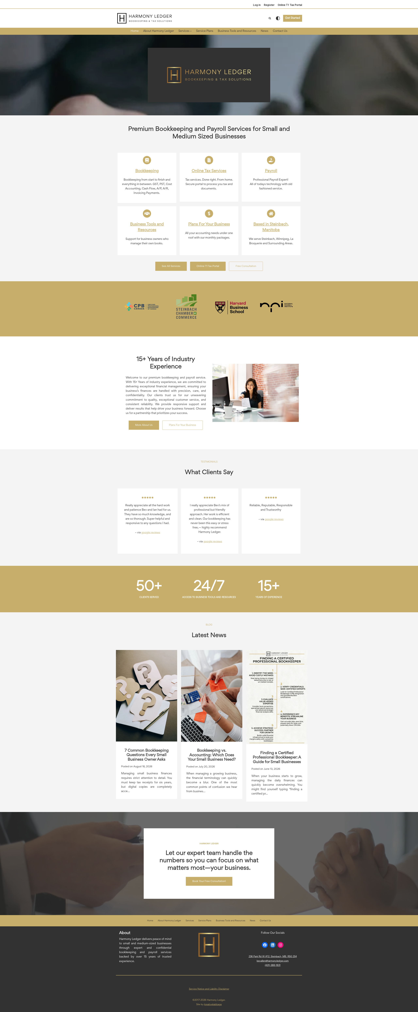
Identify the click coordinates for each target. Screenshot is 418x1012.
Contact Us (280, 31)
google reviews (150, 533)
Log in (257, 5)
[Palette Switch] (278, 18)
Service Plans (204, 31)
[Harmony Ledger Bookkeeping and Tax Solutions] (144, 18)
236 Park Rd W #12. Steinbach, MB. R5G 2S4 (273, 957)
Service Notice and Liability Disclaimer (209, 989)
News (264, 31)
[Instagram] (280, 945)
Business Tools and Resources (237, 31)
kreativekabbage (213, 1005)
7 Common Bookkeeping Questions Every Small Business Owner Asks (147, 755)
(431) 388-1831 (273, 965)
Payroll (271, 171)
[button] (191, 31)
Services (190, 921)
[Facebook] (265, 945)
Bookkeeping (147, 171)
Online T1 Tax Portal (290, 5)
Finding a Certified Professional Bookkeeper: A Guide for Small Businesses (277, 757)
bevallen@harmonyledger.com (273, 961)
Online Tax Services (209, 171)
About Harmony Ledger (158, 31)
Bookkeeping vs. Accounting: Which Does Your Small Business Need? (212, 755)
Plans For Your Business (209, 224)
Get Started (292, 18)
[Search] (270, 18)
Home (135, 31)
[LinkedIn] (273, 945)
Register (269, 5)
